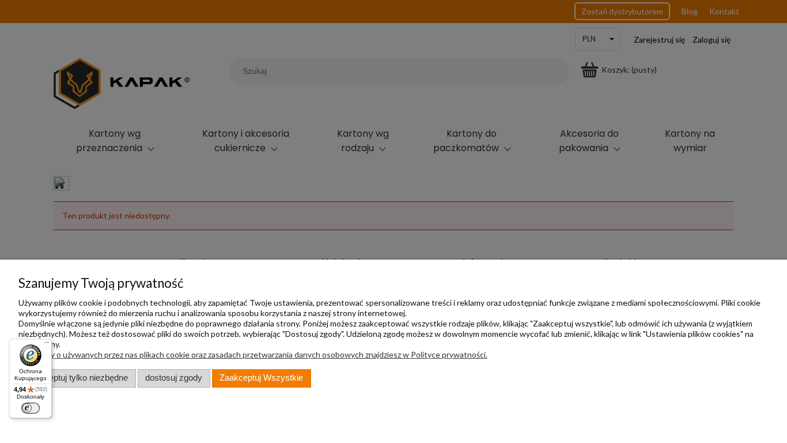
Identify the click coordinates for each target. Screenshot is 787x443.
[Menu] (46, 344)
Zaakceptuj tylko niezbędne (77, 377)
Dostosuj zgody (173, 377)
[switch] (30, 408)
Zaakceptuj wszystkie (261, 377)
